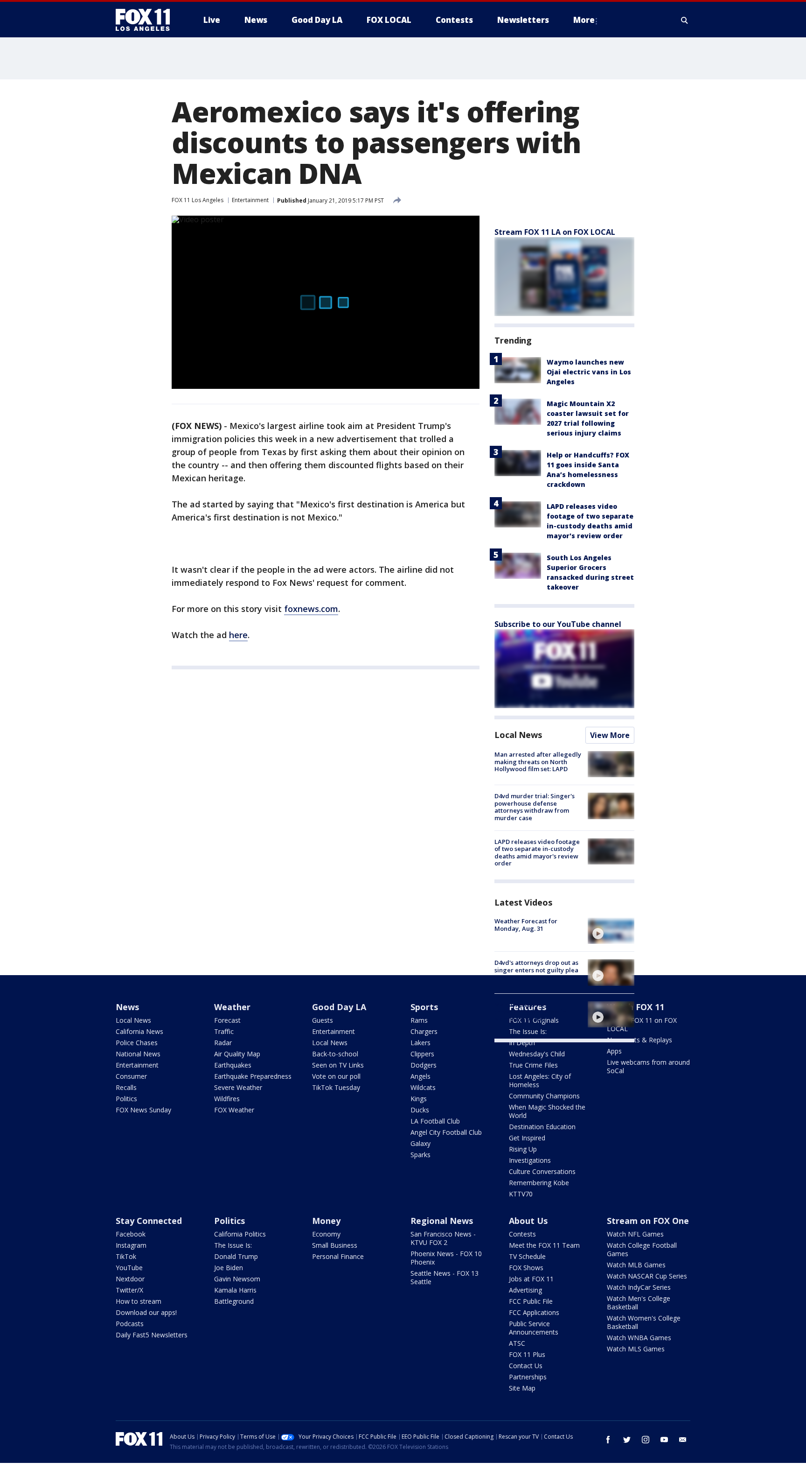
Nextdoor (130, 1278)
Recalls (126, 1087)
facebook (608, 1439)
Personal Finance (338, 1256)
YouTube (129, 1267)
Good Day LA (339, 1006)
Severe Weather (238, 1087)
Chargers (424, 1031)
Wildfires (227, 1098)
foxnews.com (311, 608)
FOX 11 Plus (527, 1354)
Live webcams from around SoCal (648, 1066)
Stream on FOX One (648, 1220)
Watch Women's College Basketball (644, 1322)
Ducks (419, 1109)
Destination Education (542, 1126)
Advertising (525, 1290)
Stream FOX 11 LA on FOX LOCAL (554, 232)
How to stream (138, 1301)
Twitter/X (129, 1290)
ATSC (517, 1343)
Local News (518, 734)
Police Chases (137, 1042)
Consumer (131, 1076)
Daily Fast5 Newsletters (152, 1334)
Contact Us (525, 1365)
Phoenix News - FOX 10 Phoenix (446, 1257)
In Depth (522, 1042)
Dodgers (423, 1065)
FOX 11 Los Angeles (197, 200)
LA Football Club (435, 1121)
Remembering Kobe (539, 1182)
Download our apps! (146, 1312)
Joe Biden (228, 1267)
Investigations (530, 1160)
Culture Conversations (542, 1171)
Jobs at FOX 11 (531, 1278)
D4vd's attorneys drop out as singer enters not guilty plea (536, 966)
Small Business (334, 1245)
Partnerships (528, 1376)
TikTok (126, 1256)
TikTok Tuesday (336, 1087)
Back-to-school (335, 1053)
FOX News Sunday (143, 1109)
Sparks (420, 1154)
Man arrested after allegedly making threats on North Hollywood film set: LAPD (537, 761)
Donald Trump (236, 1256)
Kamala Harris (235, 1290)
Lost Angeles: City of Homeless (540, 1080)
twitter (626, 1439)
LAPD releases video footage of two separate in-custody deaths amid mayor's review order (537, 852)
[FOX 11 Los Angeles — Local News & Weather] (146, 20)
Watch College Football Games (642, 1249)
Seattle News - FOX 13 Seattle (444, 1277)
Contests (522, 1234)
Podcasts (130, 1323)
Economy (326, 1234)
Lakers (420, 1042)
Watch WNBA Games (639, 1337)
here (238, 634)
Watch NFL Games (635, 1234)
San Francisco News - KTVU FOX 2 (443, 1238)
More (584, 19)
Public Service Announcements (533, 1327)
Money (326, 1220)
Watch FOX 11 (635, 1006)
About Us (528, 1220)
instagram (645, 1439)
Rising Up (523, 1149)
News (127, 1006)
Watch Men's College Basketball (638, 1302)
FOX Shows (526, 1267)
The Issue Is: (233, 1245)
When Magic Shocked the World (547, 1111)
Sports (424, 1006)
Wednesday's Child (537, 1053)
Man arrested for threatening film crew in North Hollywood (530, 1011)
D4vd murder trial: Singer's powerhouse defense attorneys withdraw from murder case (534, 807)
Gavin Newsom (237, 1278)
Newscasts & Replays (639, 1039)
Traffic (224, 1031)
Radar (223, 1042)
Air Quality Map (237, 1053)
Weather (232, 1006)
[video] (611, 931)
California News (139, 1031)
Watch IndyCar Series (639, 1287)
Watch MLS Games (636, 1348)
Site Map (522, 1388)
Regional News (441, 1220)
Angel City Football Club (446, 1132)
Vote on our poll (336, 1076)
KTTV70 (521, 1193)
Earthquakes (232, 1065)
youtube (664, 1439)
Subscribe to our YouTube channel (557, 624)
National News (138, 1053)
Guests (322, 1020)
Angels (420, 1076)
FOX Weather (234, 1109)
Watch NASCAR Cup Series (647, 1276)
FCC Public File (531, 1301)
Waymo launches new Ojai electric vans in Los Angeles (589, 372)
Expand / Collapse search (684, 20)
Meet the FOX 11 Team (544, 1245)
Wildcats (423, 1087)
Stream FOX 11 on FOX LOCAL (642, 1024)
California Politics (240, 1234)
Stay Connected (149, 1220)
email (682, 1439)
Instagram (131, 1245)
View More (610, 735)
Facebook (131, 1234)
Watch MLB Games (636, 1264)
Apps (614, 1051)
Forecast (227, 1020)
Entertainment (250, 200)
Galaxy (420, 1143)
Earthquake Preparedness (253, 1076)
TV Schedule (527, 1256)
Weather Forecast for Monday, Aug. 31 (525, 925)
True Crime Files (533, 1065)
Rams (419, 1020)
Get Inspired (527, 1137)
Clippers (422, 1053)
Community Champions (544, 1095)
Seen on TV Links (338, 1065)
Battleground (234, 1301)
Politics (126, 1098)
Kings (418, 1098)
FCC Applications (534, 1312)
